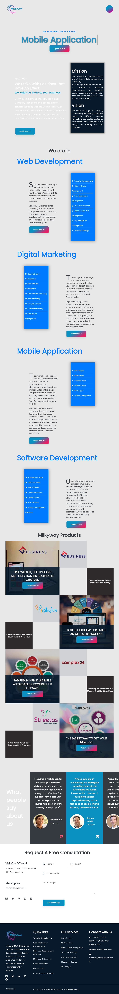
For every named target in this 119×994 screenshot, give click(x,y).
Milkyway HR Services (42, 959)
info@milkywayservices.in (15, 888)
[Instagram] (74, 371)
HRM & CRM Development (72, 947)
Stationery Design (69, 962)
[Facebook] (69, 371)
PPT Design (66, 967)
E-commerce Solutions (43, 973)
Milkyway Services (55, 989)
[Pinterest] (73, 373)
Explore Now (59, 48)
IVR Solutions (39, 968)
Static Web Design (69, 952)
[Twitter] (72, 371)
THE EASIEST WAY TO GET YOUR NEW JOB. (86, 740)
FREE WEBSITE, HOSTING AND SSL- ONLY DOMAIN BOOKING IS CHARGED (32, 576)
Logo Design (66, 938)
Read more (24, 131)
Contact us (10, 989)
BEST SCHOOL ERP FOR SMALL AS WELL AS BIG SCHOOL (86, 632)
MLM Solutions (67, 943)
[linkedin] (19, 898)
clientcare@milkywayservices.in (101, 960)
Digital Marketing (40, 964)
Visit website (31, 585)
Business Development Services (43, 952)
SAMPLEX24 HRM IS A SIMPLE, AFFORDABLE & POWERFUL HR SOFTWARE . (32, 684)
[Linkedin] (77, 371)
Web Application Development (40, 944)
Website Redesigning (42, 938)
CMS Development (69, 957)
